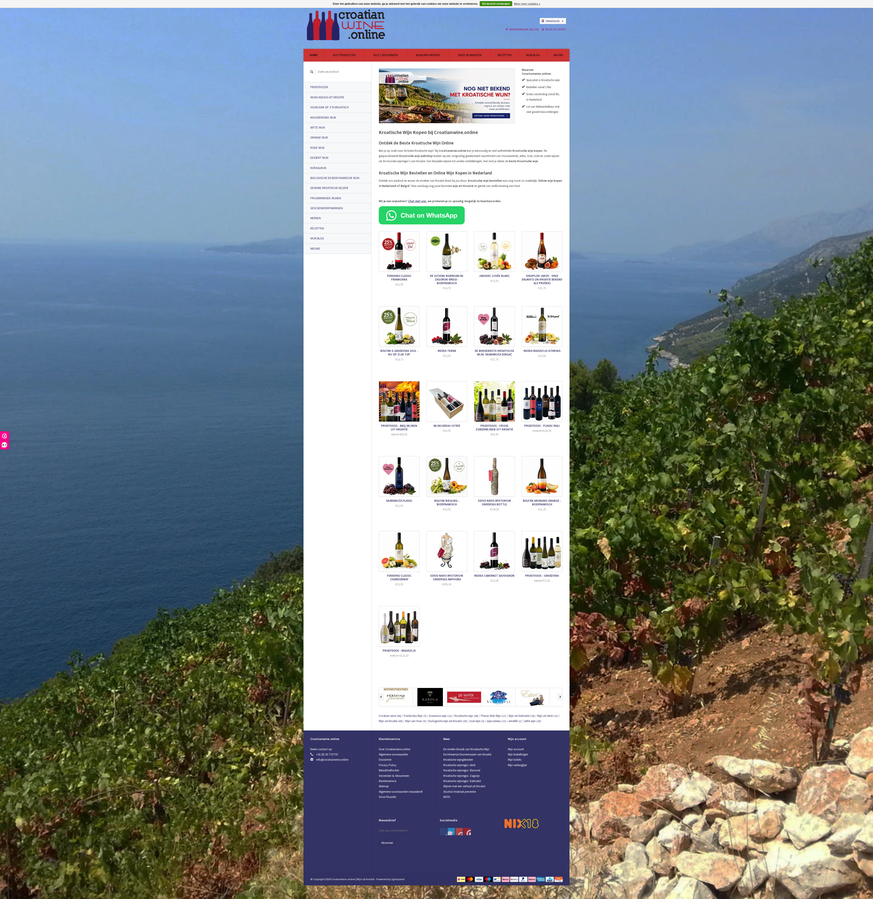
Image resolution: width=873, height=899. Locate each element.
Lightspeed (397, 879)
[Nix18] (521, 823)
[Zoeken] (312, 72)
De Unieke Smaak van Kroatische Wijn (466, 749)
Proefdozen (319, 87)
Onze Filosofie (387, 797)
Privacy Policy (387, 765)
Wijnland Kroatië (428, 55)
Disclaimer (385, 760)
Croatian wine (390, 716)
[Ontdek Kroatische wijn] (447, 96)
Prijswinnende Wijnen (325, 198)
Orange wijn (319, 137)
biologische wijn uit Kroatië (447, 721)
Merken (315, 218)
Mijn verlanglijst (517, 765)
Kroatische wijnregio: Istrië (459, 765)
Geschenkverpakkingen (326, 208)
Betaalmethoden (389, 770)
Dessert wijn (319, 158)
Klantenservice (387, 781)
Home (314, 55)
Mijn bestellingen (518, 754)
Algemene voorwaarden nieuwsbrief (400, 792)
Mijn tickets (514, 760)
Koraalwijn (318, 168)
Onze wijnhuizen (470, 55)
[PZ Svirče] (464, 697)
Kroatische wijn (466, 716)
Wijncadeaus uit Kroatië (327, 97)
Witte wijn (317, 127)
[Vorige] (381, 697)
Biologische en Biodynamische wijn (334, 178)
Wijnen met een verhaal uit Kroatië (464, 786)
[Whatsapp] (422, 215)
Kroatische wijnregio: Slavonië (461, 770)
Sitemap (384, 786)
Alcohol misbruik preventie (459, 792)
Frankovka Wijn (415, 716)
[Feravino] (396, 697)
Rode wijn (317, 148)
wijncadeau (496, 721)
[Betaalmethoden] (461, 879)
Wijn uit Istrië (547, 716)
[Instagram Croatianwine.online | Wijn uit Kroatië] (467, 831)
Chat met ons (417, 201)
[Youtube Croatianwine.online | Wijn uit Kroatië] (459, 831)
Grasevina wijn (440, 716)
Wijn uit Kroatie (391, 721)
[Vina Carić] (498, 697)
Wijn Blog (533, 55)
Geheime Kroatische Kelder (329, 188)
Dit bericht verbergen (496, 3)
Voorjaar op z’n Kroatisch (329, 107)
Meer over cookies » (527, 3)
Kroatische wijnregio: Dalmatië (462, 781)
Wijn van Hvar (415, 721)
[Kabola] (430, 697)
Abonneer (387, 843)
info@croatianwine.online (332, 760)
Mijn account (555, 29)
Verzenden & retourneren (394, 776)
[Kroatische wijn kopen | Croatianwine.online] (380, 25)
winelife (515, 721)
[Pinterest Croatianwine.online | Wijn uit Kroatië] (451, 831)
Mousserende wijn (323, 117)
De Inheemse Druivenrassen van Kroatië (467, 754)
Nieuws (558, 55)
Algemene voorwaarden (393, 754)
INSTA (446, 797)
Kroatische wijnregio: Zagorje (461, 776)
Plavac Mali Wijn (493, 716)
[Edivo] (532, 697)
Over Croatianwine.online (394, 749)
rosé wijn (476, 721)
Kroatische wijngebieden (458, 760)
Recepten (505, 55)
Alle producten (344, 55)
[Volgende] (560, 697)
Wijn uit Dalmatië (522, 716)
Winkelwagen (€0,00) (524, 29)
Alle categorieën (386, 55)
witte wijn (532, 721)
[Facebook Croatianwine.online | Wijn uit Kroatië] (443, 831)
